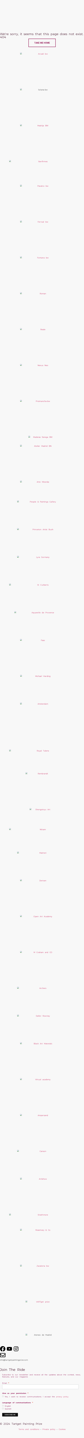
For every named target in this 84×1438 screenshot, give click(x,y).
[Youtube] (9, 1349)
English (7, 1406)
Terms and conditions (28, 1429)
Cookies (62, 1429)
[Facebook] (2, 1349)
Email (5, 1383)
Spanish (7, 1409)
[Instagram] (16, 1349)
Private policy (48, 1429)
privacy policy (62, 1397)
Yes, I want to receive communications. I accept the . (36, 1397)
